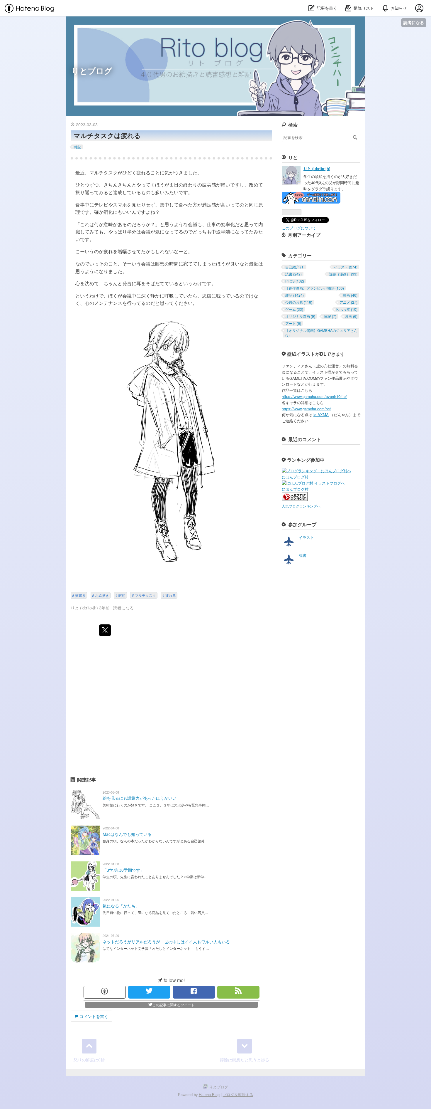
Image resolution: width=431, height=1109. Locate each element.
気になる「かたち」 (121, 906)
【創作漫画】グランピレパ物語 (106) (314, 288)
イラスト (306, 537)
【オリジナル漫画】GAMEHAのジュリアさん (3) (321, 332)
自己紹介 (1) (295, 267)
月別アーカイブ (304, 234)
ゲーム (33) (294, 309)
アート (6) (293, 323)
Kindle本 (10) (346, 309)
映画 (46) (350, 295)
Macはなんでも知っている (127, 834)
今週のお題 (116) (298, 302)
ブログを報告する (238, 1094)
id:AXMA (321, 414)
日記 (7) (330, 316)
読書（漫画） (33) (343, 274)
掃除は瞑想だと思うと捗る (244, 1060)
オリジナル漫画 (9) (300, 316)
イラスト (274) (345, 267)
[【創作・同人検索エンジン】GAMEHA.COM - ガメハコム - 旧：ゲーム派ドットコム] (311, 202)
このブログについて (299, 228)
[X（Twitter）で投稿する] (105, 630)
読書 (302, 555)
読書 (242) (293, 274)
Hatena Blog (209, 1094)
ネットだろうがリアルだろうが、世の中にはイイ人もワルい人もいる (166, 942)
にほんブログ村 (295, 477)
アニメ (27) (348, 302)
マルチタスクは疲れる (107, 135)
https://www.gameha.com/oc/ (306, 408)
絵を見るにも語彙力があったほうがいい (140, 798)
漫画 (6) (351, 316)
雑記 (77, 146)
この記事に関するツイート (173, 1004)
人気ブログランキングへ (301, 505)
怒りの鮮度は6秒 (89, 1060)
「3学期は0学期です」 (123, 870)
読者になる (413, 22)
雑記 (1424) (294, 295)
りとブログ (91, 70)
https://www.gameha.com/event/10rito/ (314, 396)
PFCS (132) (294, 281)
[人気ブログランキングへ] (295, 500)
